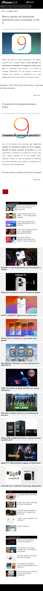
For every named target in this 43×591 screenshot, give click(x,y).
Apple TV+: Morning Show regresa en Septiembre (20, 463)
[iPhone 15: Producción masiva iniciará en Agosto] (21, 290)
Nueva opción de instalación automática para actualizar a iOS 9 (20, 19)
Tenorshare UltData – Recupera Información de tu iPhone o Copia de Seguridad (26, 239)
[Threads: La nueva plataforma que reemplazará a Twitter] (21, 265)
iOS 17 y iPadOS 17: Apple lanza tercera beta (19, 315)
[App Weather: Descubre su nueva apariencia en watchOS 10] (21, 361)
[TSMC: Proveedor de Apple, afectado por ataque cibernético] (21, 386)
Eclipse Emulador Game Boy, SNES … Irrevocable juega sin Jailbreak (27, 215)
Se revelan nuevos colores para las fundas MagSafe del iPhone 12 (26, 565)
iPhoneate (9, 2)
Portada (3, 11)
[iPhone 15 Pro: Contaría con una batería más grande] (21, 336)
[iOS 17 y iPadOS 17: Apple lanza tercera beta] (21, 313)
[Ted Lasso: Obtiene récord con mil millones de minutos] (21, 411)
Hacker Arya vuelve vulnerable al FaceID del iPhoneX (27, 503)
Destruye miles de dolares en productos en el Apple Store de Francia (26, 512)
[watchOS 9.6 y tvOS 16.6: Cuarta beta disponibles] (21, 483)
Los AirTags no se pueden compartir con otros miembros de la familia (26, 549)
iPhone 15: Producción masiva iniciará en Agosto (20, 292)
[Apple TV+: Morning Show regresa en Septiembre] (21, 461)
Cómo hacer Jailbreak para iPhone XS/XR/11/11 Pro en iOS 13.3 (26, 223)
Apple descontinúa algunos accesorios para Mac (26, 541)
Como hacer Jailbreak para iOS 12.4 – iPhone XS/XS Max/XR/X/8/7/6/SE (27, 231)
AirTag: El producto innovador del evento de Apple (27, 556)
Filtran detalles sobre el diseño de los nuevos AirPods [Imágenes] (27, 573)
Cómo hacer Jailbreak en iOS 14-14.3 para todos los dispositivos (26, 207)
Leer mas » (37, 95)
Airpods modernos (23, 526)
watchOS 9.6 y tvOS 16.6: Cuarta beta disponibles (21, 486)
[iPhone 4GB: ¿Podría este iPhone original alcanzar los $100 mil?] (21, 436)
